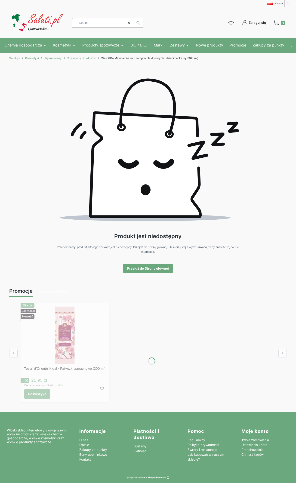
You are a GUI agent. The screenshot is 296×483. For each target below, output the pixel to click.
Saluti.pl (14, 58)
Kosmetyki (32, 58)
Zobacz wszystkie (52, 291)
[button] (138, 23)
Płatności (140, 451)
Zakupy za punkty (93, 450)
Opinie (84, 445)
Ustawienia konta (254, 445)
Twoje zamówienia (255, 440)
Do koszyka (37, 394)
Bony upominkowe (93, 454)
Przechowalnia (252, 450)
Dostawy (140, 446)
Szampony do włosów (81, 58)
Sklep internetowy (146, 477)
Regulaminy (196, 440)
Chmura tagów (252, 454)
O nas (83, 440)
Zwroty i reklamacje (202, 450)
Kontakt (85, 459)
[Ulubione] (231, 23)
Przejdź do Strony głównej (148, 268)
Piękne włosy (53, 58)
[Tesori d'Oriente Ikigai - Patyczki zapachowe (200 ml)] (65, 335)
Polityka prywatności (203, 445)
